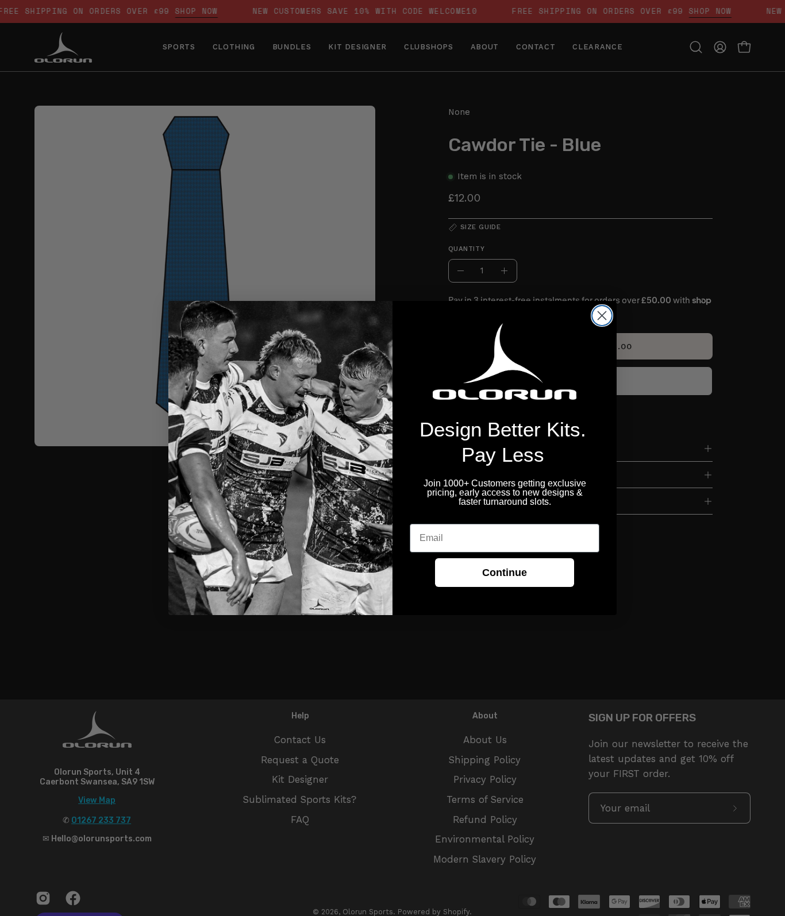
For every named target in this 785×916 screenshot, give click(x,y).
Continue (504, 572)
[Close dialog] (602, 316)
